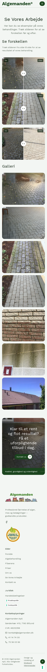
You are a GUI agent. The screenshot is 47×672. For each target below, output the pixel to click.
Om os (8, 573)
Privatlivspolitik (13, 600)
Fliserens (9, 563)
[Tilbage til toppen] (42, 661)
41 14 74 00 (14, 637)
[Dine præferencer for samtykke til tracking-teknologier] (42, 667)
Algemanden (17, 3)
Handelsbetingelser (15, 595)
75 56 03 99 (14, 642)
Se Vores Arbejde (13, 577)
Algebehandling (13, 558)
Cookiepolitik (12, 605)
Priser (8, 568)
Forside (9, 554)
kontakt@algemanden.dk (20, 632)
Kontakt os (10, 582)
